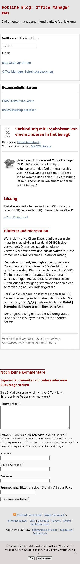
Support (56, 520)
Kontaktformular (40, 524)
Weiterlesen (44, 558)
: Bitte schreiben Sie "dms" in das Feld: (36, 487)
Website (6, 476)
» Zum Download (16, 217)
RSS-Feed (22, 515)
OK (31, 558)
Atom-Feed (35, 515)
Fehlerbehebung (29, 142)
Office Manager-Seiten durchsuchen (27, 71)
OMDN (67, 520)
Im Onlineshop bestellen (19, 110)
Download (43, 520)
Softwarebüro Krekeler (44, 529)
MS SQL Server (41, 146)
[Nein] (75, 553)
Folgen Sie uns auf (54, 515)
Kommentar (10, 404)
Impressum (66, 529)
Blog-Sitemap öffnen (16, 63)
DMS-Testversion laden (18, 101)
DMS (32, 520)
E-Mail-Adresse (12, 465)
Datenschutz (40, 533)
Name (5, 453)
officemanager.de (17, 520)
